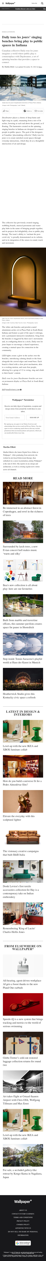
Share (7, 111)
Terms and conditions (23, 1217)
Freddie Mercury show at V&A (25, 9)
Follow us (29, 111)
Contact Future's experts (23, 1214)
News (40, 67)
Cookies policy (23, 1224)
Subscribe (34, 3)
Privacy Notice (30, 426)
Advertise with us (23, 1228)
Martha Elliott (9, 67)
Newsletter (40, 111)
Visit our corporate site (27, 1253)
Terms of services (29, 424)
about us (23, 1210)
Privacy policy (23, 1221)
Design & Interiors (8, 32)
